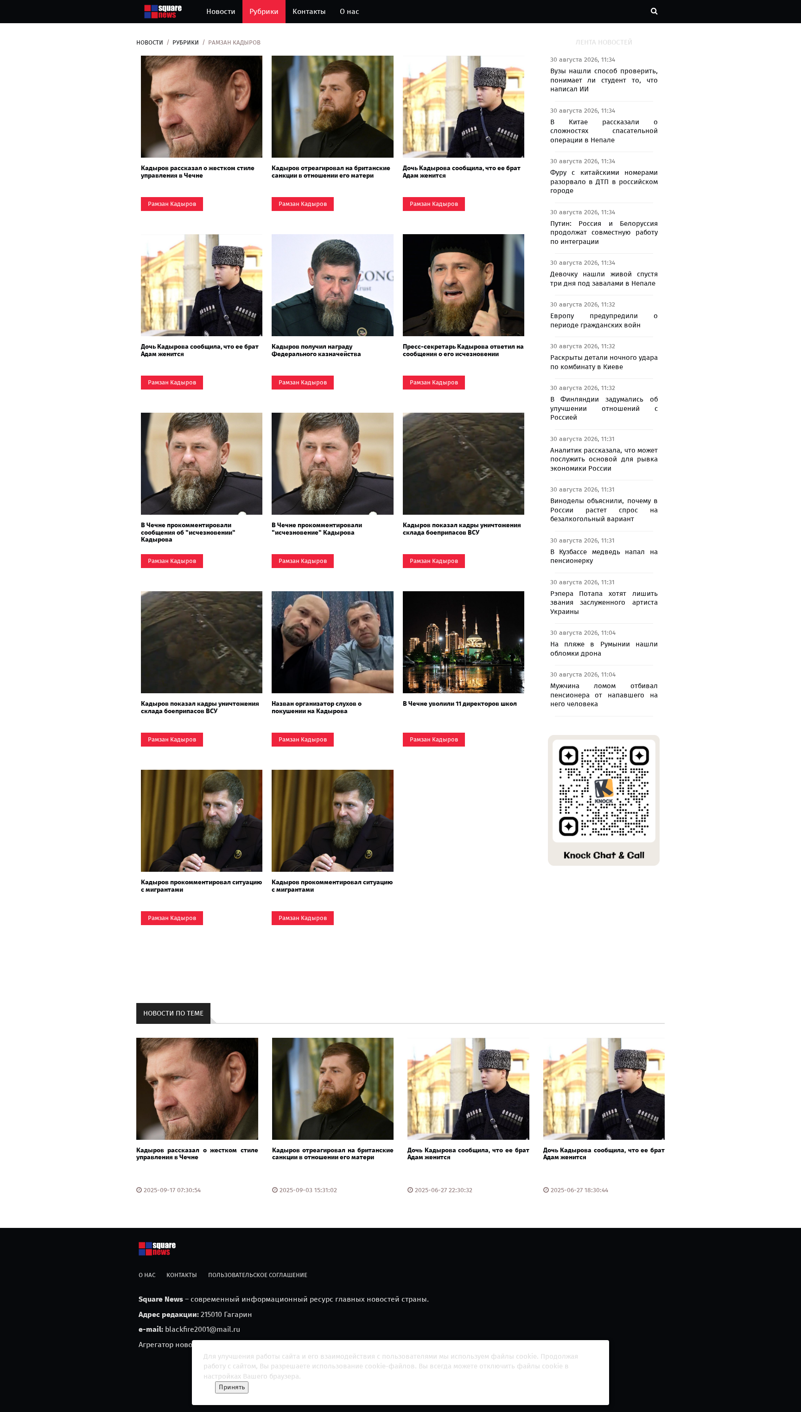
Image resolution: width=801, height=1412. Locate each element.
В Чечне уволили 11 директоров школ (460, 704)
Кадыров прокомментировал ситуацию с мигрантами (201, 885)
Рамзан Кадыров (172, 203)
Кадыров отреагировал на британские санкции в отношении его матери (331, 171)
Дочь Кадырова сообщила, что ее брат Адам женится (462, 171)
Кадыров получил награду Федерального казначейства (316, 350)
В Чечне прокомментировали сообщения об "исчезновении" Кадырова (188, 532)
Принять (232, 1387)
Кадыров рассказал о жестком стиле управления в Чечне (197, 171)
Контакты (309, 11)
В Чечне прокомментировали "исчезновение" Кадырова (317, 528)
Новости (220, 11)
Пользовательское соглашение (257, 1274)
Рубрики (264, 11)
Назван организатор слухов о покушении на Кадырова (317, 707)
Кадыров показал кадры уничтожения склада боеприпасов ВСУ (462, 528)
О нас (349, 11)
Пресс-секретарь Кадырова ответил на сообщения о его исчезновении (463, 350)
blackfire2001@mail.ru (202, 1329)
